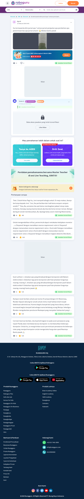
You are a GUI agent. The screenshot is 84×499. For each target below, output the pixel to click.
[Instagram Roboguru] (33, 490)
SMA (19, 16)
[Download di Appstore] (42, 379)
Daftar (61, 3)
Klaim (66, 55)
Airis (5, 432)
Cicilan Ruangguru (9, 448)
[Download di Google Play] (42, 367)
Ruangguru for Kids (10, 403)
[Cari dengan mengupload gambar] (76, 9)
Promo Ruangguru (9, 451)
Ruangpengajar (8, 422)
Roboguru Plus (8, 394)
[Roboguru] (21, 3)
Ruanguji (6, 410)
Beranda (12, 16)
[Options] (71, 22)
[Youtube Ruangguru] (46, 490)
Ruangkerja (46, 400)
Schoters (45, 403)
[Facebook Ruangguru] (37, 490)
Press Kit (6, 474)
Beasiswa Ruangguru (10, 445)
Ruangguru (7, 391)
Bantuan (6, 477)
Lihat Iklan (42, 127)
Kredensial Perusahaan (11, 442)
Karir (5, 480)
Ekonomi (25, 16)
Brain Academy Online (49, 391)
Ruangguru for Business (11, 407)
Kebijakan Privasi (9, 464)
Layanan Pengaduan (10, 458)
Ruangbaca (7, 413)
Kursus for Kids (8, 400)
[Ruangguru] (42, 348)
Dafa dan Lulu (8, 397)
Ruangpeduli (8, 429)
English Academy (47, 394)
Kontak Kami (8, 471)
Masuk (73, 3)
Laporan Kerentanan (10, 455)
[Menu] (7, 3)
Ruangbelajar (8, 419)
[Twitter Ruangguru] (42, 490)
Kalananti (45, 407)
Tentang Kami (8, 467)
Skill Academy (47, 397)
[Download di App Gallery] (58, 379)
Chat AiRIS (27, 160)
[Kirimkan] (44, 9)
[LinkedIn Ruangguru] (50, 490)
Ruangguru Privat (9, 426)
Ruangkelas (7, 416)
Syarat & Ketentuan (10, 461)
